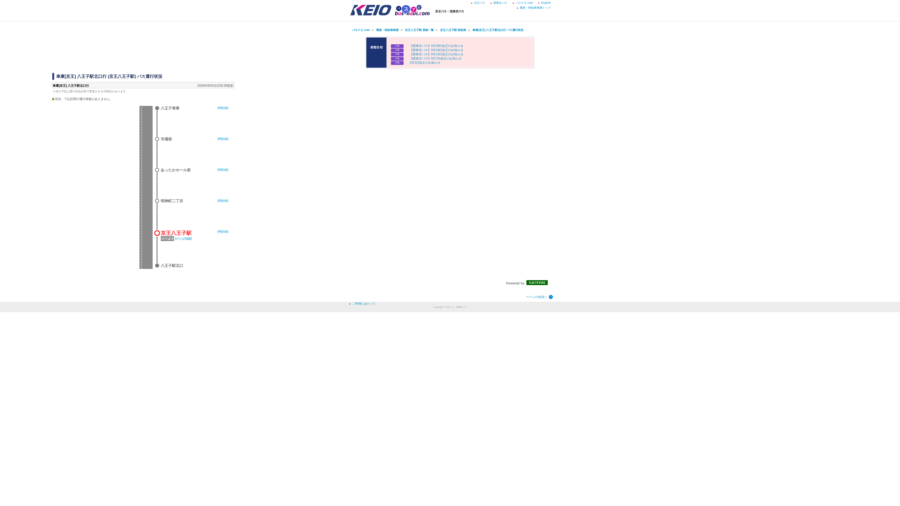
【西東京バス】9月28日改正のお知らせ (436, 46)
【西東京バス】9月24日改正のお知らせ (436, 50)
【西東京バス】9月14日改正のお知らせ (436, 54)
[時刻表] (223, 108)
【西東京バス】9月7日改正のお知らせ (436, 58)
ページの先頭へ (536, 297)
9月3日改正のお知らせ (425, 62)
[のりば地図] (183, 238)
